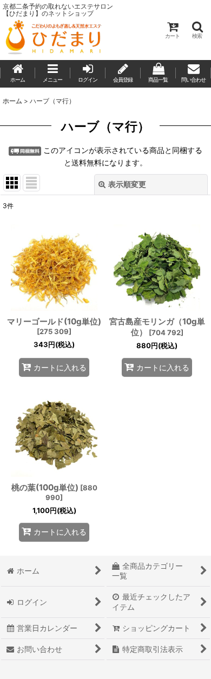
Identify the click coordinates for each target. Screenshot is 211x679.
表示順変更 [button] (127, 184)
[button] (197, 30)
